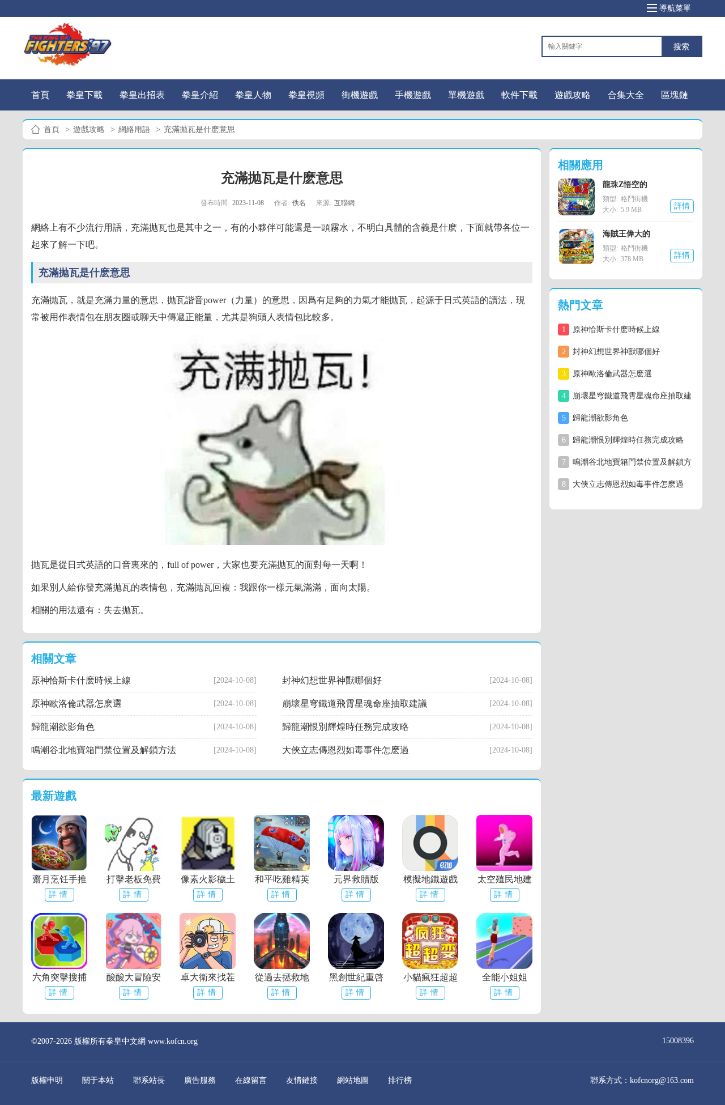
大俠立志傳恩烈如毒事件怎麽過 (623, 484)
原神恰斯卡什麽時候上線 (611, 329)
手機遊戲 (413, 95)
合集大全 (626, 95)
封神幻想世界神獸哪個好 (611, 351)
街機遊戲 (360, 95)
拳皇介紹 (200, 95)
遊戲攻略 (573, 95)
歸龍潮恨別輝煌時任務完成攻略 (623, 440)
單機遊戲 (466, 95)
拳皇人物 (253, 95)
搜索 (681, 46)
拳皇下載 (84, 95)
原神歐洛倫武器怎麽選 (607, 373)
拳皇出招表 (142, 95)
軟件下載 (519, 95)
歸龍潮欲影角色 (595, 418)
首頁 (40, 95)
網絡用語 (134, 129)
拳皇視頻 (306, 95)
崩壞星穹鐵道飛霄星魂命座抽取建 (624, 396)
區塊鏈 (674, 95)
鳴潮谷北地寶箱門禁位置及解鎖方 (624, 462)
